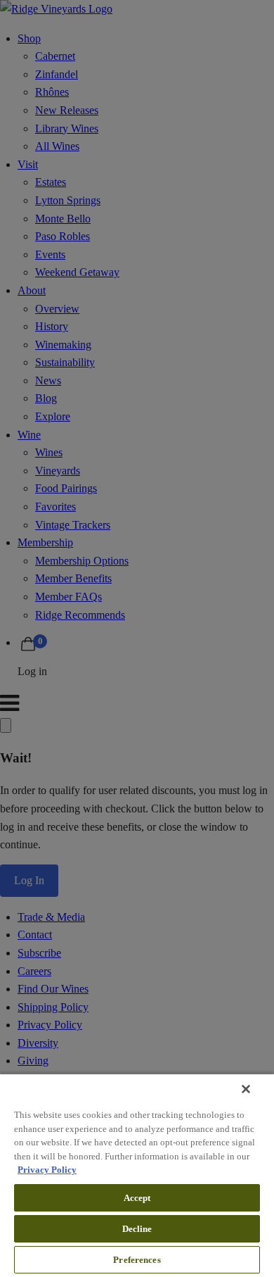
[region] (137, 1175)
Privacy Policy (47, 1169)
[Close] (246, 1089)
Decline (137, 1228)
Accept (137, 1198)
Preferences (136, 1259)
